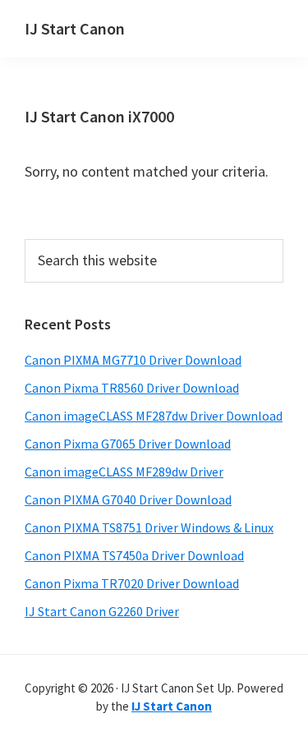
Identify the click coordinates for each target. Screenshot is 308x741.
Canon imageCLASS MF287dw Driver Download (154, 415)
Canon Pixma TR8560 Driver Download (132, 388)
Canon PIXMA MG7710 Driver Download (133, 360)
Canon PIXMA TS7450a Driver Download (134, 555)
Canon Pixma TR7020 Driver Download (132, 583)
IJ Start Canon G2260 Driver (102, 611)
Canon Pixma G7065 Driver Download (128, 443)
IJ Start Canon (75, 28)
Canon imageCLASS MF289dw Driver (124, 471)
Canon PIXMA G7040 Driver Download (128, 499)
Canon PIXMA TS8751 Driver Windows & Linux (149, 527)
